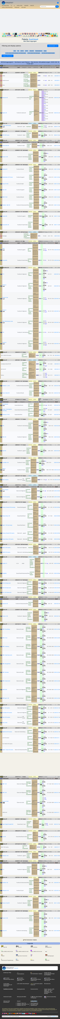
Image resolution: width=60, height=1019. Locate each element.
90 (21, 851)
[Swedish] (9, 1013)
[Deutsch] (8, 1013)
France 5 (4, 310)
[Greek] (22, 1013)
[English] (3, 1013)
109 (21, 544)
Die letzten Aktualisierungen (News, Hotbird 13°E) (36, 979)
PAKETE (32, 5)
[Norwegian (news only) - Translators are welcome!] (11, 1013)
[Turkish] (27, 1013)
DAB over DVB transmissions (6, 1002)
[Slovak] (21, 1013)
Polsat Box (30, 98)
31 (21, 704)
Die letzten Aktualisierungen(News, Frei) (20, 979)
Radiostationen (39, 50)
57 (21, 830)
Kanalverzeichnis (34, 989)
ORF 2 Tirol (4, 638)
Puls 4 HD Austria (6, 717)
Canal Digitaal (27, 75)
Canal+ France (27, 135)
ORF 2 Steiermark (6, 681)
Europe (24, 131)
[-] (14, 5)
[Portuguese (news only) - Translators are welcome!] (12, 1013)
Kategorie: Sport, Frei (21, 1003)
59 (21, 241)
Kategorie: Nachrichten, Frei (23, 1004)
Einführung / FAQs (7, 972)
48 (21, 819)
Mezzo (3, 468)
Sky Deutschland (24, 356)
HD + (29, 506)
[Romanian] (32, 1013)
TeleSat (28, 137)
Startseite (16, 968)
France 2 (4, 285)
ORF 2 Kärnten (5, 672)
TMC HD (4, 437)
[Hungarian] (34, 1013)
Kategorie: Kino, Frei (21, 1005)
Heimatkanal (5, 404)
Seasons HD (5, 603)
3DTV (26, 50)
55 (21, 502)
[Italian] (16, 1013)
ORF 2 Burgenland (6, 663)
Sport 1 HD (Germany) (7, 525)
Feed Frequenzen (34, 1003)
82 (21, 475)
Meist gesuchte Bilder (21, 996)
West (24, 72)
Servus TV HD (5, 801)
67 (21, 399)
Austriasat (33, 39)
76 (21, 131)
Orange (31, 563)
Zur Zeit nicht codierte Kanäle (48, 53)
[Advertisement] (30, 20)
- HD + (51, 992)
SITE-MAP (23, 7)
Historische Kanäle (7, 996)
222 (21, 72)
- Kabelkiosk (48, 991)
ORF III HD (4, 689)
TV (18, 50)
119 (21, 267)
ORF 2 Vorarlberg (6, 629)
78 (21, 360)
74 (21, 444)
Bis (28, 249)
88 (21, 150)
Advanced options (53, 45)
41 (21, 580)
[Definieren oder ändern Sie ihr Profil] (58, 3)
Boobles (28, 823)
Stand (57, 67)
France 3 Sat (5, 297)
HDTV (22, 50)
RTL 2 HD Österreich (6, 592)
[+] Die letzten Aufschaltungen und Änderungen (16, 53)
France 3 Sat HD (6, 903)
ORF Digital (28, 628)
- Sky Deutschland (47, 992)
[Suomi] (24, 1013)
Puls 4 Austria (5, 479)
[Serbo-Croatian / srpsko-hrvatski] (30, 1013)
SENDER (26, 5)
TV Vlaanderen (27, 77)
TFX (3, 332)
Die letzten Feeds (34, 1004)
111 (21, 89)
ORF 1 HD (4, 784)
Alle (15, 50)
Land (18, 67)
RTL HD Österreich (6, 583)
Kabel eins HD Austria (7, 731)
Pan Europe (25, 123)
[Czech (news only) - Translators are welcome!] (19, 1013)
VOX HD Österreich (6, 587)
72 (21, 419)
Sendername (5, 67)
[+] (11, 5)
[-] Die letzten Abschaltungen (34, 53)
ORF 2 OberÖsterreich (7, 655)
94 (21, 211)
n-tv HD (4, 836)
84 (21, 140)
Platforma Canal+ (30, 286)
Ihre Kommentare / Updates (31, 939)
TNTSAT (30, 159)
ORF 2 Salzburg (5, 646)
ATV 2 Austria (5, 489)
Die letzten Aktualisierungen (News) (8, 979)
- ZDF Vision (49, 990)
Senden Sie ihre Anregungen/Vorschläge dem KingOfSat (49, 973)
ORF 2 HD (4, 792)
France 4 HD (5, 156)
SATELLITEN (19, 5)
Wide (23, 89)
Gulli (3, 248)
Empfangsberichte (21, 989)
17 (21, 352)
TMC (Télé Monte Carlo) (7, 321)
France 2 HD (5, 616)
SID (41, 67)
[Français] (4, 1013)
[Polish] (17, 1013)
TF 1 (3, 274)
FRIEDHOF (17, 7)
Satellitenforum (34, 1005)
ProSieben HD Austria (7, 712)
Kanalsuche (47, 983)
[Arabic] (26, 1013)
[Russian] (29, 1013)
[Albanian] (35, 1013)
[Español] (14, 1013)
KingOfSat (53, 1016)
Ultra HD (32, 50)
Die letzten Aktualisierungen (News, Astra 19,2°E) (49, 979)
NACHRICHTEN (5, 5)
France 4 (4, 342)
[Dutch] (6, 1013)
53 (21, 844)
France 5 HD (5, 918)
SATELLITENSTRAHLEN (7, 7)
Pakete (45, 989)
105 (21, 123)
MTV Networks (24, 364)
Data (45, 50)
